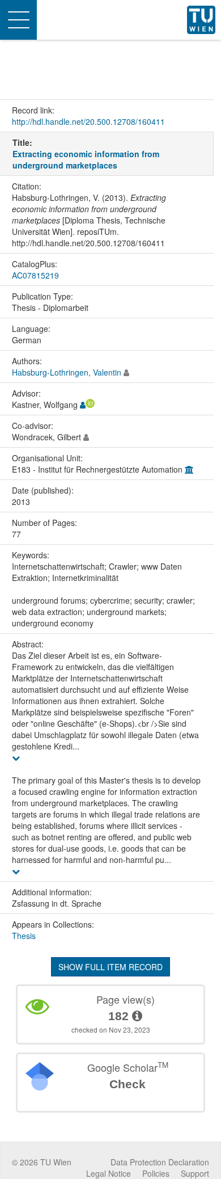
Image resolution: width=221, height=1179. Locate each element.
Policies (155, 1173)
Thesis (24, 935)
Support (195, 1173)
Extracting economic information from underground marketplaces (85, 159)
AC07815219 (35, 275)
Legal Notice (108, 1173)
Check (127, 1083)
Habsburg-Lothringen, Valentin (66, 372)
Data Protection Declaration (159, 1162)
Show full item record (110, 966)
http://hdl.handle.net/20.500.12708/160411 (88, 121)
